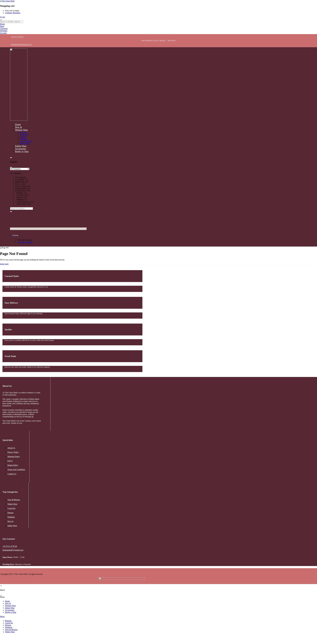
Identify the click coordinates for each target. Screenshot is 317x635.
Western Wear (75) (22, 191)
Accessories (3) (21, 180)
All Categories (20, 177)
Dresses (10, 513)
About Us (11, 448)
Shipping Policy (13, 456)
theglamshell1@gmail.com (12, 550)
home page (4, 264)
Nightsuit (11, 517)
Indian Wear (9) (21, 182)
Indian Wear (12, 526)
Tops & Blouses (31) (24, 202)
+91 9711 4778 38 (9, 546)
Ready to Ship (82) (22, 186)
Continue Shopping (12, 13)
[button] (48, 186)
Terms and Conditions (16, 469)
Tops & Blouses (13, 500)
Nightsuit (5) (21, 200)
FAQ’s (10, 461)
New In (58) (20, 184)
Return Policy (12, 465)
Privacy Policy (13, 452)
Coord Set (11, 508)
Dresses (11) (21, 197)
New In (10, 521)
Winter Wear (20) (22, 204)
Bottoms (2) (20, 193)
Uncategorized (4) (22, 188)
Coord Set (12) (22, 195)
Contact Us (11, 474)
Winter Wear (12, 504)
